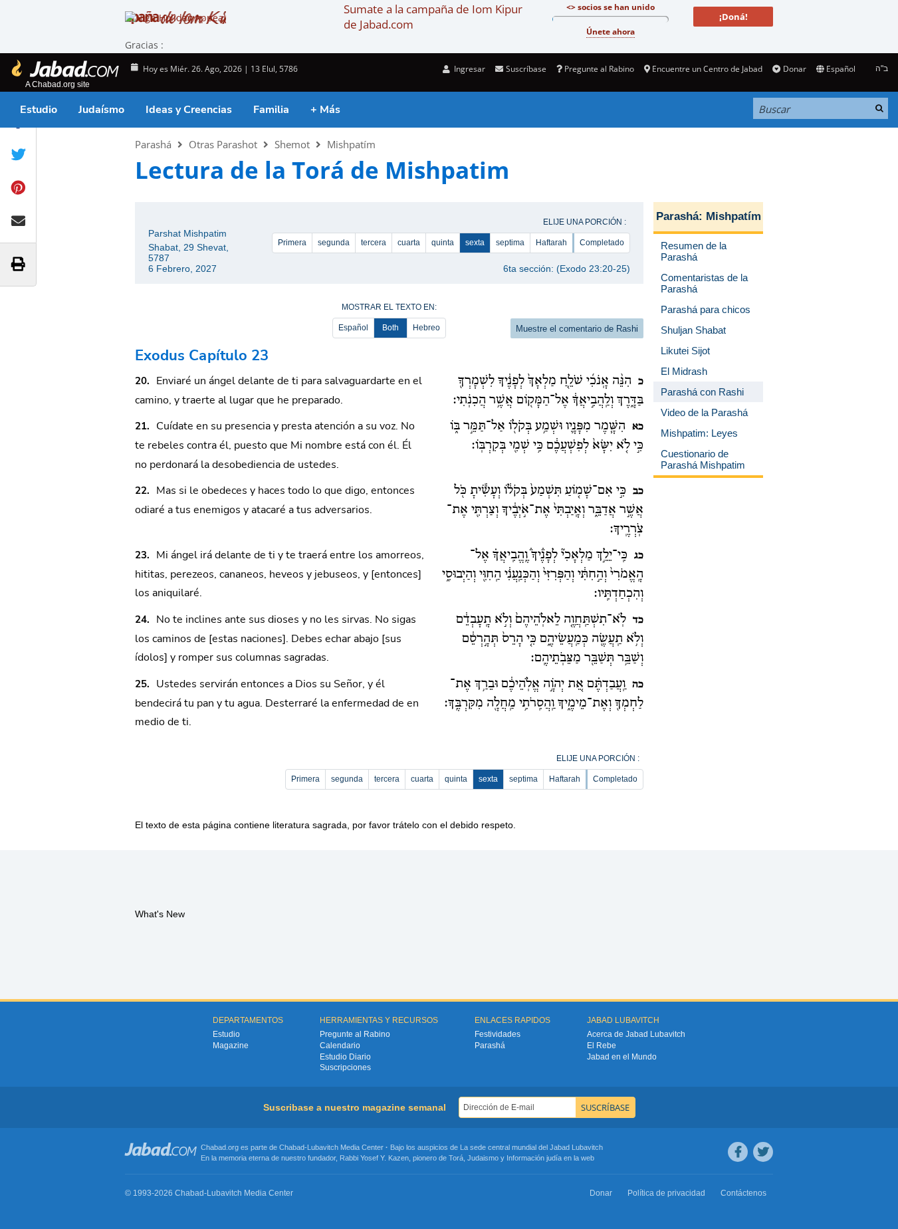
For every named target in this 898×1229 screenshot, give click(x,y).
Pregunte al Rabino (599, 68)
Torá (456, 1158)
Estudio (38, 109)
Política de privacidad (666, 1193)
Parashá (153, 144)
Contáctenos (743, 1193)
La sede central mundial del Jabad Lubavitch (531, 1147)
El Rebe (601, 1045)
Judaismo (483, 1158)
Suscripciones (345, 1067)
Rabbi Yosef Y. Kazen (374, 1158)
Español (353, 327)
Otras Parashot (223, 144)
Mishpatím (351, 144)
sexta (475, 242)
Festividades (497, 1034)
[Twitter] (763, 1152)
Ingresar (468, 68)
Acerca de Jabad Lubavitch (636, 1034)
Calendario (340, 1045)
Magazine (231, 1045)
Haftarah (551, 242)
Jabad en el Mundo (622, 1056)
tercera (373, 242)
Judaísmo (101, 109)
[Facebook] (738, 1152)
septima (510, 242)
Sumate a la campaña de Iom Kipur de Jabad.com (433, 16)
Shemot (292, 144)
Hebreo (426, 327)
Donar (794, 68)
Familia (271, 109)
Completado (602, 242)
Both (390, 327)
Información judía (535, 1158)
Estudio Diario (345, 1056)
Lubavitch (322, 1147)
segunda (334, 242)
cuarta (408, 242)
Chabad (291, 1147)
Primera (292, 242)
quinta (442, 242)
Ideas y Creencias (189, 109)
